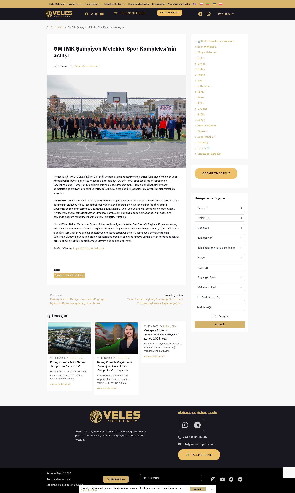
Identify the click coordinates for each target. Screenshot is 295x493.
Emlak (73, 358)
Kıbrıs (60, 27)
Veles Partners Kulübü (179, 4)
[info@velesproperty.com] (179, 444)
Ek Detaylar (221, 316)
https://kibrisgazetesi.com (88, 248)
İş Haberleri (204, 86)
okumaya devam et (60, 384)
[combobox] (220, 208)
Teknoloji (202, 142)
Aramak (220, 324)
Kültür (201, 103)
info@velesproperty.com (199, 444)
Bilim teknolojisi (207, 46)
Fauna (201, 74)
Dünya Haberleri (207, 52)
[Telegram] (200, 14)
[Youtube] (102, 14)
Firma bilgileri (158, 4)
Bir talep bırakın (169, 12)
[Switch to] (195, 4)
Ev (52, 27)
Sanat (201, 120)
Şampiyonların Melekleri (69, 275)
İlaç (199, 80)
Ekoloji (201, 63)
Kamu (201, 91)
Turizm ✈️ (203, 148)
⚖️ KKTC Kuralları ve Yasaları (215, 41)
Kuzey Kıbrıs (91, 4)
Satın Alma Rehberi (113, 4)
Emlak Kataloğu (56, 4)
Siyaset (202, 131)
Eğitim (201, 58)
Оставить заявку (216, 173)
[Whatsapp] (209, 14)
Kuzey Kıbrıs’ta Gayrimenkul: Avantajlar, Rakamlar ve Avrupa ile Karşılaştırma (115, 366)
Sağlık (201, 114)
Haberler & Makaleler (138, 4)
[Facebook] (86, 14)
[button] (211, 489)
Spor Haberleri (90, 66)
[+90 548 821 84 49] (179, 437)
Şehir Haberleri (206, 125)
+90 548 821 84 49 (195, 437)
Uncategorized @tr (209, 153)
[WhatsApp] (91, 14)
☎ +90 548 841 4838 (129, 13)
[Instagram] (97, 14)
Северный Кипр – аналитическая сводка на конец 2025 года (161, 334)
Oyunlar (202, 108)
